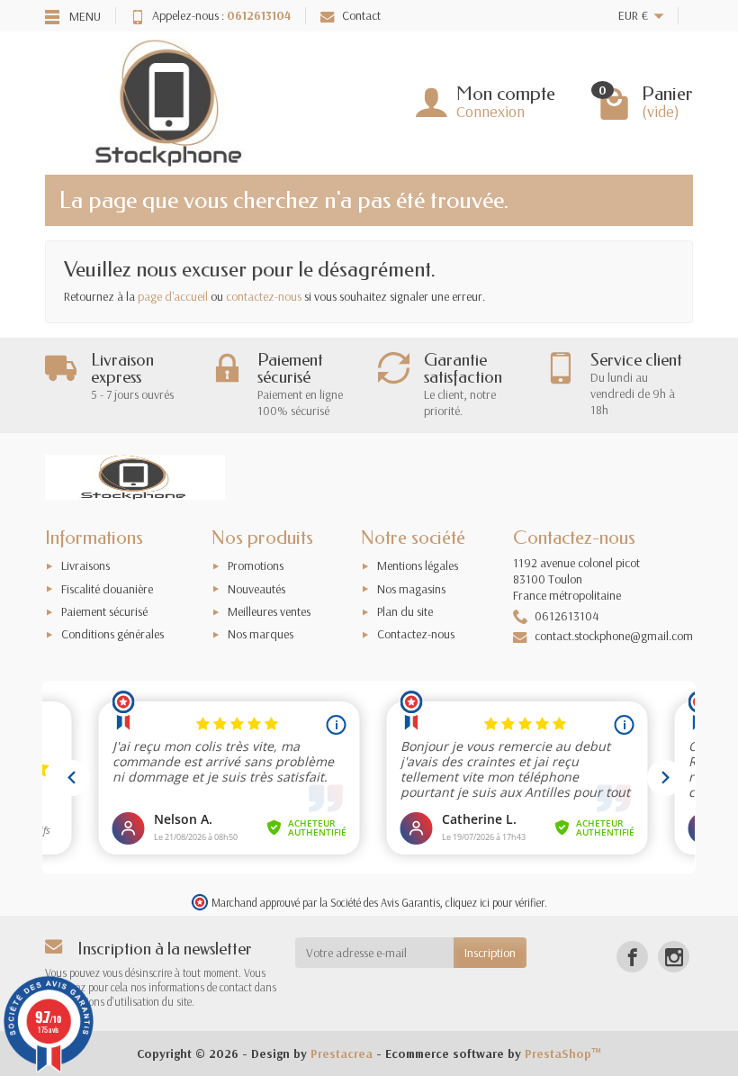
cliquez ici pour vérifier (495, 902)
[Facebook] (632, 956)
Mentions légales (417, 565)
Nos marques (260, 634)
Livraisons (85, 565)
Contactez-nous (415, 634)
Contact (361, 15)
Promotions (256, 565)
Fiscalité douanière (107, 589)
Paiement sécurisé (104, 611)
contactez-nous (264, 296)
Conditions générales (112, 634)
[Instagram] (673, 956)
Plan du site (405, 611)
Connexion (490, 111)
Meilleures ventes (269, 611)
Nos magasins (411, 589)
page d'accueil (173, 296)
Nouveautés (256, 589)
